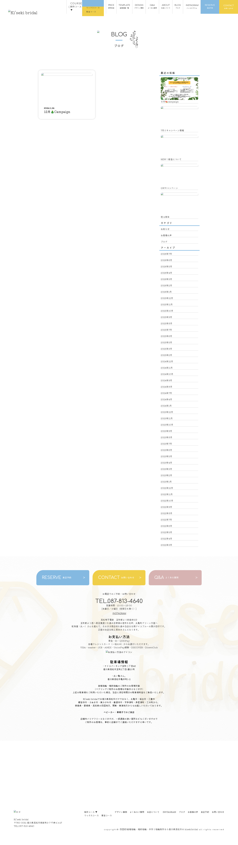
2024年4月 (166, 399)
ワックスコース (91, 815)
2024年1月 (166, 405)
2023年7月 (166, 443)
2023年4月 (166, 462)
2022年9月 (166, 506)
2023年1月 (166, 481)
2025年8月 (166, 323)
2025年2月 (166, 355)
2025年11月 (167, 304)
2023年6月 (166, 450)
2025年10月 (167, 310)
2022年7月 (166, 519)
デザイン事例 (121, 811)
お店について (153, 811)
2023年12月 (167, 412)
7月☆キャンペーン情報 (172, 130)
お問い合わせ (218, 811)
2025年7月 (166, 329)
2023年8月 (166, 437)
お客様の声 (166, 235)
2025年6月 (166, 336)
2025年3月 (166, 348)
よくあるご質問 (137, 811)
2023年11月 (167, 418)
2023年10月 (167, 424)
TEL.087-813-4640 (119, 601)
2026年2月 (166, 285)
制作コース (90, 811)
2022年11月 (167, 494)
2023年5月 (166, 456)
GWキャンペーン (169, 188)
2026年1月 (166, 291)
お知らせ (165, 229)
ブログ (164, 241)
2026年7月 (166, 253)
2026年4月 (166, 272)
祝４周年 (165, 216)
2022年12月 (167, 488)
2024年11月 (167, 367)
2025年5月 (166, 342)
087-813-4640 (26, 826)
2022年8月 (166, 513)
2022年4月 (166, 538)
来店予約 (205, 811)
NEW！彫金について (171, 159)
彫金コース (107, 815)
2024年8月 (166, 386)
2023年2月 (166, 475)
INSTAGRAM (119, 613)
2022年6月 (166, 525)
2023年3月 (166, 469)
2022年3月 (166, 544)
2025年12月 (167, 298)
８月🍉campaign (170, 101)
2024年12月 (167, 361)
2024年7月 (166, 393)
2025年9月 (166, 317)
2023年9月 (166, 431)
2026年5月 (166, 266)
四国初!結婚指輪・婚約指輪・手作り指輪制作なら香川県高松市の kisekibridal (159, 829)
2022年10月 (167, 500)
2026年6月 (166, 260)
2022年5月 (166, 532)
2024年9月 (166, 380)
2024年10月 (167, 374)
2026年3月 (166, 279)
